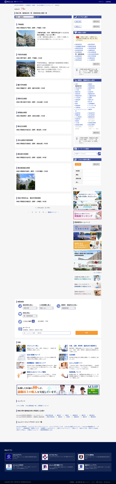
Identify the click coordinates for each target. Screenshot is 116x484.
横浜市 (59, 415)
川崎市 (67, 415)
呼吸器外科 (78, 96)
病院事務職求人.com (46, 430)
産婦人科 (90, 99)
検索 (86, 332)
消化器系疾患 (92, 48)
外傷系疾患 (91, 58)
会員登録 (108, 1)
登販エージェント (33, 430)
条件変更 (78, 164)
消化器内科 (78, 88)
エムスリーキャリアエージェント (38, 426)
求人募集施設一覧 (31, 405)
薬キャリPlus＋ (21, 430)
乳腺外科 (77, 119)
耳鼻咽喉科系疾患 (80, 46)
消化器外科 (91, 113)
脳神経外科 (91, 94)
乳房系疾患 (78, 52)
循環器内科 (91, 88)
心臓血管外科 (92, 96)
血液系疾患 (78, 56)
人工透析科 (78, 117)
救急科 (77, 121)
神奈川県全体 (49, 415)
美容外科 (77, 94)
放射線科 (77, 105)
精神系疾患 (78, 60)
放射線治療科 (79, 124)
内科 (76, 84)
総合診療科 (91, 124)
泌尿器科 (77, 99)
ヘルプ (93, 482)
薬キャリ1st (83, 428)
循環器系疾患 (79, 48)
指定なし (78, 26)
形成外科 (90, 92)
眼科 (76, 103)
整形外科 (77, 92)
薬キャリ (75, 428)
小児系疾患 (78, 58)
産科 (76, 101)
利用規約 (72, 482)
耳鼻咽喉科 (91, 103)
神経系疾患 (78, 44)
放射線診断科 (92, 122)
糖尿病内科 (91, 117)
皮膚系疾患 (91, 50)
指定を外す (96, 21)
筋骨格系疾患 (79, 50)
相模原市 (75, 415)
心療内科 (77, 107)
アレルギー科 (92, 105)
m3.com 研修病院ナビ (89, 426)
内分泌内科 (91, 115)
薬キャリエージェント (64, 428)
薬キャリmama (93, 428)
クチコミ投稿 (20, 405)
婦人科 (90, 101)
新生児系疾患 (92, 56)
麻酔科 (90, 109)
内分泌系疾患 (92, 52)
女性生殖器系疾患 (93, 54)
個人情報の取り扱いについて (83, 482)
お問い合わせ (99, 482)
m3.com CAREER (21, 426)
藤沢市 (84, 415)
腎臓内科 (77, 115)
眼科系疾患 (91, 44)
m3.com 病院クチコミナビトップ (45, 5)
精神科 (90, 84)
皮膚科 (90, 97)
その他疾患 (91, 60)
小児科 (77, 90)
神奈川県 (78, 21)
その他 (77, 122)
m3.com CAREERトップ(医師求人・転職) (24, 5)
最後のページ (52, 212)
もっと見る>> (98, 272)
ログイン (101, 1)
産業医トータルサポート (48, 428)
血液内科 (77, 113)
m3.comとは (107, 482)
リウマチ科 (91, 107)
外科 (89, 90)
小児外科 (77, 97)
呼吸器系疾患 (92, 46)
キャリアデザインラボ (56, 426)
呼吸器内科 (91, 86)
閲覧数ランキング (43, 405)
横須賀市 (92, 415)
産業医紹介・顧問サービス (31, 428)
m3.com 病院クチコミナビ (72, 426)
